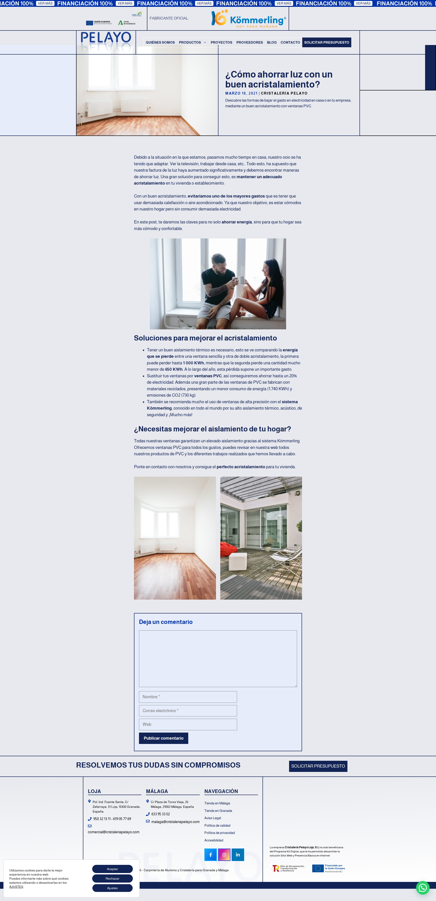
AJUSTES (16, 886)
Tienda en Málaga (217, 803)
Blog (272, 42)
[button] (423, 888)
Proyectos (221, 42)
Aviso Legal (212, 818)
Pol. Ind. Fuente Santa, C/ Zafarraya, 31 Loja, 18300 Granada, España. (116, 806)
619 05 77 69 (122, 819)
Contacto (290, 42)
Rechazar (112, 878)
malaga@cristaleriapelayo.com (175, 822)
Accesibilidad (213, 840)
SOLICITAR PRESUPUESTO (318, 766)
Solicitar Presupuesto (326, 42)
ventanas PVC (208, 375)
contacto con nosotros (171, 466)
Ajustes (112, 888)
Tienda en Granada (218, 811)
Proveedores (249, 42)
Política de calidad (217, 825)
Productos (190, 42)
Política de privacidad (219, 833)
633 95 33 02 (160, 814)
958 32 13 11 (102, 819)
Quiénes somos (160, 42)
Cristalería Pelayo (284, 93)
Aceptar (112, 869)
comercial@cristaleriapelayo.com (113, 832)
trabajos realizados (230, 453)
